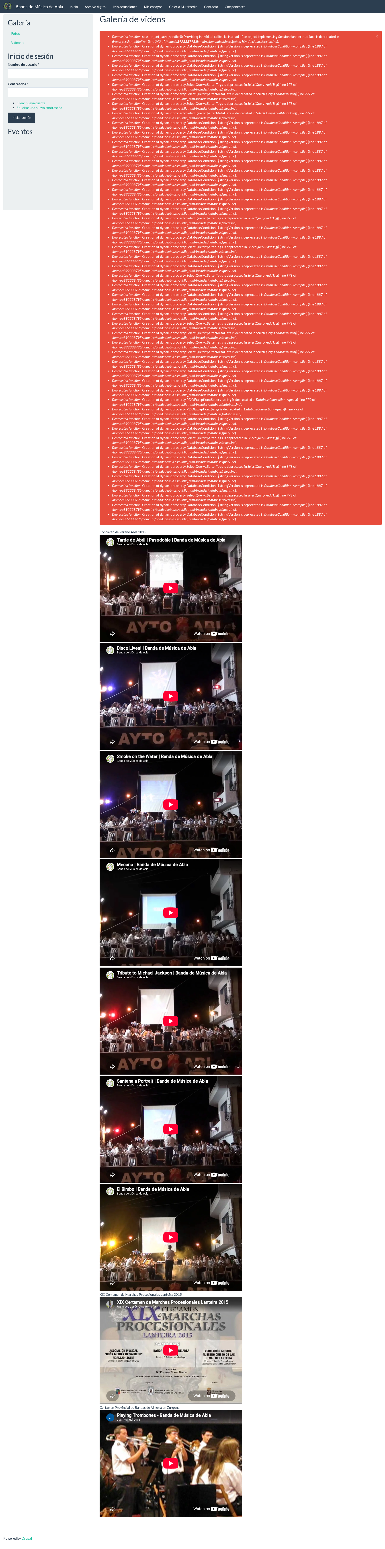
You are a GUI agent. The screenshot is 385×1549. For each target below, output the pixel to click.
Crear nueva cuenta (31, 103)
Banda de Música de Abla (39, 6)
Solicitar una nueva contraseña (39, 108)
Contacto (211, 7)
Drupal (27, 1538)
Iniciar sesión (21, 117)
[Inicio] (9, 6)
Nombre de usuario (23, 64)
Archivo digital (95, 7)
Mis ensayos (153, 7)
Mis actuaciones (125, 7)
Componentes (235, 7)
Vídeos (16, 43)
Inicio (74, 7)
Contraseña (18, 84)
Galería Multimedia (183, 7)
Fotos (15, 33)
